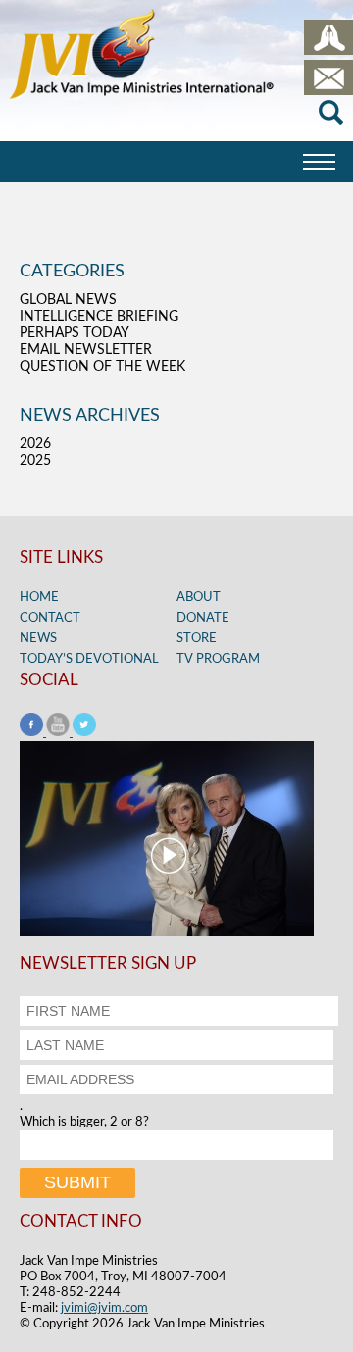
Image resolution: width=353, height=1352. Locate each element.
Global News (68, 300)
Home (39, 597)
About (198, 597)
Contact (50, 618)
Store (196, 638)
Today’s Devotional (89, 659)
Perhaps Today (74, 333)
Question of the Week (102, 367)
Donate (202, 618)
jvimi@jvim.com (104, 1308)
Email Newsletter (86, 350)
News (38, 638)
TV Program (218, 659)
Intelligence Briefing (99, 317)
